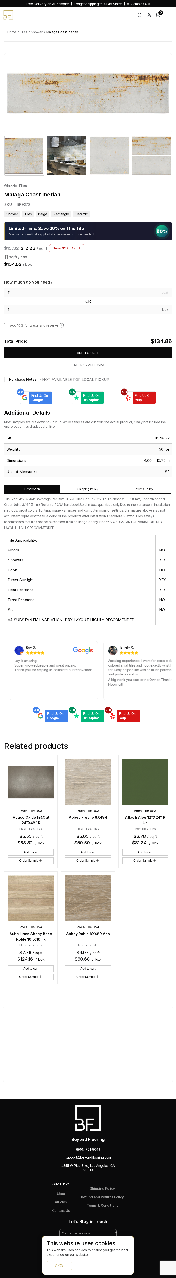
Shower (37, 32)
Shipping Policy (102, 1188)
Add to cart (88, 353)
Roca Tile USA (31, 811)
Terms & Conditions (102, 1205)
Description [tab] (32, 489)
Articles (61, 1202)
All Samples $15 (138, 4)
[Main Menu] (168, 14)
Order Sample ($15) (88, 365)
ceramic (81, 214)
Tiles (23, 32)
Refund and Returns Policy (102, 1197)
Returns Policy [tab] (143, 489)
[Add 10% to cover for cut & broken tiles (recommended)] (61, 325)
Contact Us (61, 1210)
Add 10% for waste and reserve (34, 325)
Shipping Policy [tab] (87, 489)
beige (42, 214)
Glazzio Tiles (15, 185)
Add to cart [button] (30, 852)
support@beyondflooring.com (88, 1157)
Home (11, 32)
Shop (61, 1193)
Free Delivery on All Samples (47, 4)
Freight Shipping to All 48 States (98, 4)
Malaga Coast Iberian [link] (62, 32)
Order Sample (28, 860)
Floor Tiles (26, 828)
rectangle (61, 214)
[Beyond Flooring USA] (8, 14)
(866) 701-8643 (88, 1149)
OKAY (59, 1266)
